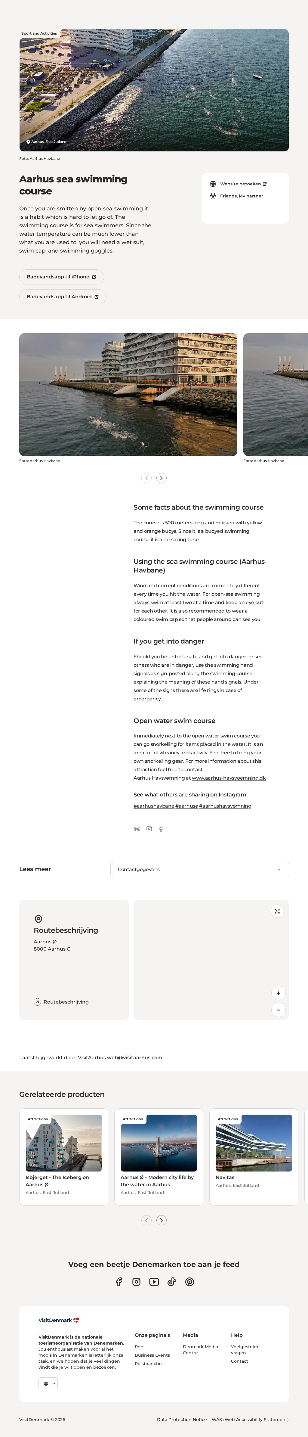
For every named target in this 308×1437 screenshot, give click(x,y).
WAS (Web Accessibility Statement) (250, 1419)
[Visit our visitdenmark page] (154, 1282)
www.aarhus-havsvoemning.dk (229, 778)
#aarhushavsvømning (225, 806)
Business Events (152, 1355)
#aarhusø (186, 806)
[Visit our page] (136, 1282)
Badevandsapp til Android (59, 297)
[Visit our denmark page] (118, 1282)
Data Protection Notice (182, 1419)
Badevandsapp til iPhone (58, 277)
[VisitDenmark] (59, 1320)
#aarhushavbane (154, 806)
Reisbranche (148, 1363)
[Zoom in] (278, 993)
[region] (211, 960)
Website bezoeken (240, 184)
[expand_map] (277, 911)
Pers (139, 1346)
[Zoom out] (278, 1010)
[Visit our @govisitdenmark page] (172, 1282)
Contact (239, 1361)
